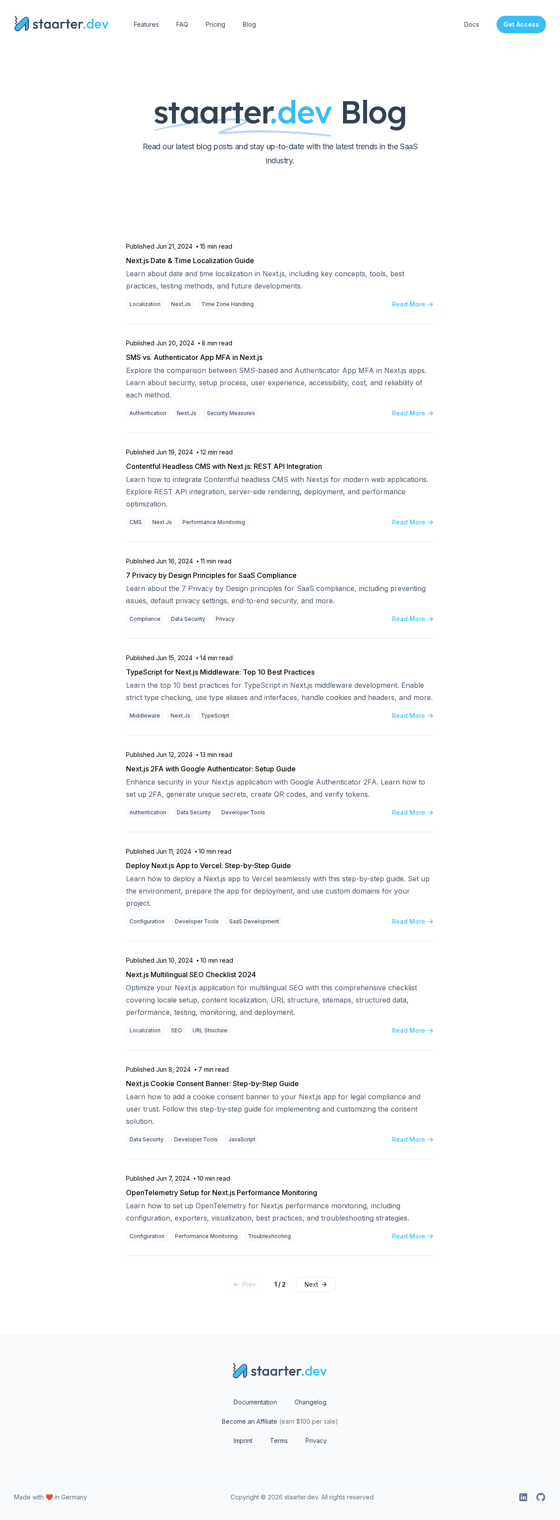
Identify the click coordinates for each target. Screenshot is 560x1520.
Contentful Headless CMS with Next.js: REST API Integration (224, 466)
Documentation (255, 1402)
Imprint (243, 1440)
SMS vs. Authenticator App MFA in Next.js (194, 357)
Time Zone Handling (227, 304)
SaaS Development (254, 921)
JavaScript (242, 1139)
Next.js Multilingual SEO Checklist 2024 (191, 974)
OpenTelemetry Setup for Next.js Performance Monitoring (221, 1192)
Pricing (215, 24)
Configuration (147, 921)
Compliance (145, 619)
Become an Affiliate (280, 1421)
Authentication (148, 413)
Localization (145, 304)
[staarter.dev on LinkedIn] (523, 1497)
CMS (136, 522)
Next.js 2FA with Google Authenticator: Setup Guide (211, 768)
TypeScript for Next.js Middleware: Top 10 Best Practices (220, 672)
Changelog (310, 1402)
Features (146, 24)
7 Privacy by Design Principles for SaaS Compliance (211, 575)
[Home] (61, 24)
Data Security (188, 619)
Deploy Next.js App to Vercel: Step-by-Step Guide (208, 865)
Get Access (521, 24)
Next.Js (181, 304)
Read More (408, 304)
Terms (279, 1440)
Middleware (145, 715)
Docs (471, 24)
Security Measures (231, 413)
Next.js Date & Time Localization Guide (190, 260)
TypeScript (215, 715)
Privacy (225, 619)
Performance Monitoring (213, 522)
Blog (249, 24)
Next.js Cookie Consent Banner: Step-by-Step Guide (212, 1083)
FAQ (182, 24)
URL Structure (210, 1030)
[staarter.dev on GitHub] (541, 1497)
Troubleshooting (269, 1236)
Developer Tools (243, 812)
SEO (176, 1030)
